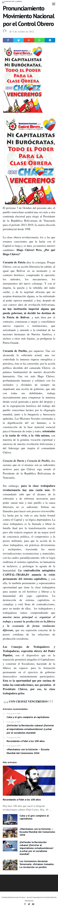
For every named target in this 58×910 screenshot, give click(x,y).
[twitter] (18, 40)
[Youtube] (33, 904)
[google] (29, 40)
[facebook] (8, 40)
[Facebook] (25, 904)
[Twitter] (29, 904)
